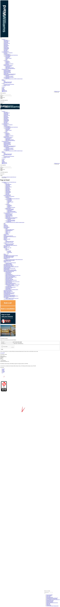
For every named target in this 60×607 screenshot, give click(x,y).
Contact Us (5, 224)
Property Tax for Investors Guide (10, 276)
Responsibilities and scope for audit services (13, 198)
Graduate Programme (9, 263)
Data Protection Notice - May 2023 (9, 265)
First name (2, 341)
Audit (6, 228)
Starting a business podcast (9, 244)
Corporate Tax (8, 204)
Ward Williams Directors (49, 601)
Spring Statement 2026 (7, 294)
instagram (3, 89)
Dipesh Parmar (8, 188)
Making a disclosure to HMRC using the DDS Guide (13, 275)
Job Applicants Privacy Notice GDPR (51, 598)
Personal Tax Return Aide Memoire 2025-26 (12, 289)
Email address (3, 343)
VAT (8, 203)
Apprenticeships (6, 254)
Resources (5, 239)
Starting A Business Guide (9, 277)
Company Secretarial (10, 201)
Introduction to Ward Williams (10, 243)
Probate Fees (9, 221)
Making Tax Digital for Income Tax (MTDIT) (10, 270)
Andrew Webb (8, 185)
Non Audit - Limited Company (10, 229)
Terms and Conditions (49, 594)
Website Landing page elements (8, 291)
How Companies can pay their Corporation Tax (10, 245)
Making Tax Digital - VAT (7, 247)
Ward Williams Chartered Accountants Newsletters (11, 255)
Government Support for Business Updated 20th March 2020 (14, 259)
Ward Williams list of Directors (8, 264)
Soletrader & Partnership (9, 230)
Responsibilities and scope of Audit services (10, 236)
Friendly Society (8, 232)
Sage (6, 248)
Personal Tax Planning (9, 214)
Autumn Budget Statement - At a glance (12, 285)
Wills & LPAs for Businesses (11, 211)
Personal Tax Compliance (9, 213)
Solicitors (7, 233)
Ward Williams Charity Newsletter (8, 257)
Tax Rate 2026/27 (8, 288)
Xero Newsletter (9, 252)
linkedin (3, 370)
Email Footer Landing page (7, 290)
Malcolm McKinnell (8, 184)
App (8, 253)
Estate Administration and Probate (12, 212)
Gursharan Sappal (8, 191)
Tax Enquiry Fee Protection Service (11, 287)
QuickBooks (7, 249)
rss (2, 372)
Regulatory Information (7, 267)
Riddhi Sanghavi (8, 190)
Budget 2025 (48, 604)
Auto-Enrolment (9, 200)
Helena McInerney (8, 194)
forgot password (2, 97)
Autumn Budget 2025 (9, 272)
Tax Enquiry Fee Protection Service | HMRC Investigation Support (15, 222)
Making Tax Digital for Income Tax (11, 283)
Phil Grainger (7, 183)
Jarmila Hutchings (8, 192)
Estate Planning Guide (9, 278)
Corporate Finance (8, 208)
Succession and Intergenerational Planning (11, 217)
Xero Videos (9, 251)
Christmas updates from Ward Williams (9, 292)
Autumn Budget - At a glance (10, 284)
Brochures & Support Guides (10, 241)
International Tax (9, 205)
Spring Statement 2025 (9, 282)
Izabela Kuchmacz (8, 189)
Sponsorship (5, 237)
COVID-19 (5, 258)
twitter (3, 88)
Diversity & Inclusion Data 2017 (8, 235)
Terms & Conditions (6, 227)
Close (1, 98)
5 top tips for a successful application (11, 262)
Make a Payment (4, 90)
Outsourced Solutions (9, 199)
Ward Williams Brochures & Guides (9, 271)
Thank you (5, 238)
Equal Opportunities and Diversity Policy (9, 268)
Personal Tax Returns (10, 209)
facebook (3, 87)
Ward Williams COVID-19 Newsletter (9, 260)
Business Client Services (7, 195)
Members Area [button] (5, 91)
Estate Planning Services (9, 215)
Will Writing (9, 219)
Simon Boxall (7, 187)
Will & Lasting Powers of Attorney (10, 218)
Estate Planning (9, 210)
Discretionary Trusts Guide (9, 279)
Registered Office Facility (7, 261)
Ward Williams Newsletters (9, 242)
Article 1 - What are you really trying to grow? (12, 298)
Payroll (8, 202)
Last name (2, 342)
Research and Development (11, 207)
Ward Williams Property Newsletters (9, 256)
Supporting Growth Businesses (10, 196)
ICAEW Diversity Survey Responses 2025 (10, 269)
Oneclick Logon (57, 91)
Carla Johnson (8, 193)
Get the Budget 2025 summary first (9, 293)
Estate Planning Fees (8, 286)
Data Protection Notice (49, 597)
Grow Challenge (6, 297)
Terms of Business (6, 234)
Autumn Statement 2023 (9, 274)
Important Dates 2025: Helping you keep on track (12, 281)
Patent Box (8, 206)
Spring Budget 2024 (8, 273)
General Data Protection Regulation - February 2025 (11, 266)
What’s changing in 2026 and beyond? (9, 296)
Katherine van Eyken (9, 186)
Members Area (6, 225)
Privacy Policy (6, 226)
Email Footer (48, 603)
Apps (4, 223)
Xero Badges (9, 250)
